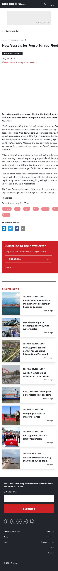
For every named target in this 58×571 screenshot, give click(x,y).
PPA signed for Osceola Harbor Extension (35, 437)
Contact (51, 553)
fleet (17, 209)
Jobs (5, 542)
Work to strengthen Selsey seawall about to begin (37, 459)
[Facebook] (6, 521)
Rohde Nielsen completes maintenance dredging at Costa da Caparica (36, 303)
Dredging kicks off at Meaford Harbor (34, 415)
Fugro (26, 209)
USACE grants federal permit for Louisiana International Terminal (35, 351)
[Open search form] (45, 4)
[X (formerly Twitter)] (12, 521)
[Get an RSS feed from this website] (31, 521)
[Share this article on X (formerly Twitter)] (10, 228)
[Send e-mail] (25, 521)
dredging (6, 209)
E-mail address (11, 491)
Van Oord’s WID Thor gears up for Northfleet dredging (37, 393)
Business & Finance (12, 53)
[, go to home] (14, 4)
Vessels (6, 215)
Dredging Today (17, 40)
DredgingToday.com (12, 531)
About (52, 547)
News (6, 537)
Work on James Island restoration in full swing (36, 374)
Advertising (49, 531)
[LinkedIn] (19, 521)
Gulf (36, 209)
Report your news (47, 542)
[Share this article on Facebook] (17, 228)
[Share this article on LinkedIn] (4, 228)
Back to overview (12, 31)
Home (4, 40)
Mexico (45, 209)
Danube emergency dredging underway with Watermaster (36, 325)
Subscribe (15, 258)
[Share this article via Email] (23, 228)
